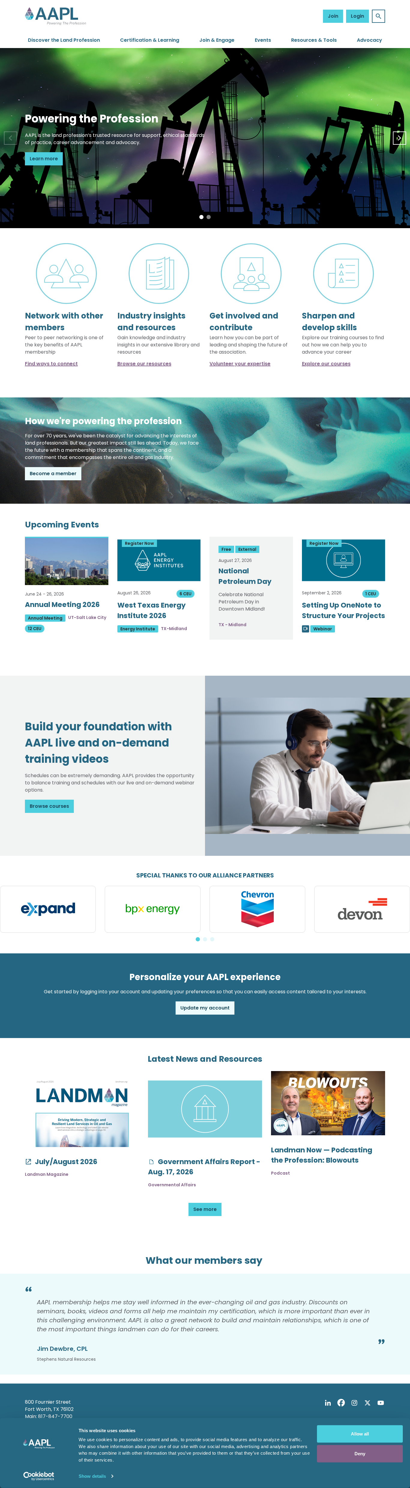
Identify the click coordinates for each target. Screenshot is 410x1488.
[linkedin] (327, 1403)
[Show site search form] (378, 16)
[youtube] (380, 1403)
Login (357, 16)
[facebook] (340, 1403)
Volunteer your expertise (240, 363)
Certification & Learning (149, 40)
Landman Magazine (46, 1174)
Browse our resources (144, 363)
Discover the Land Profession (64, 40)
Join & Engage (216, 40)
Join (333, 16)
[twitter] (367, 1403)
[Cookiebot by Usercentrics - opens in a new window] (39, 1476)
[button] (201, 217)
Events (263, 40)
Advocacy (369, 40)
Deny (359, 1453)
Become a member (53, 473)
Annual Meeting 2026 (62, 604)
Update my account (205, 1007)
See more (205, 1209)
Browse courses (49, 806)
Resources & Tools (314, 40)
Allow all (360, 1433)
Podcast (280, 1173)
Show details (92, 1476)
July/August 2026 (65, 1162)
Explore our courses (326, 363)
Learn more (44, 158)
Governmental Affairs (172, 1185)
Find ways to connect (51, 363)
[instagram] (354, 1403)
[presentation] (10, 138)
